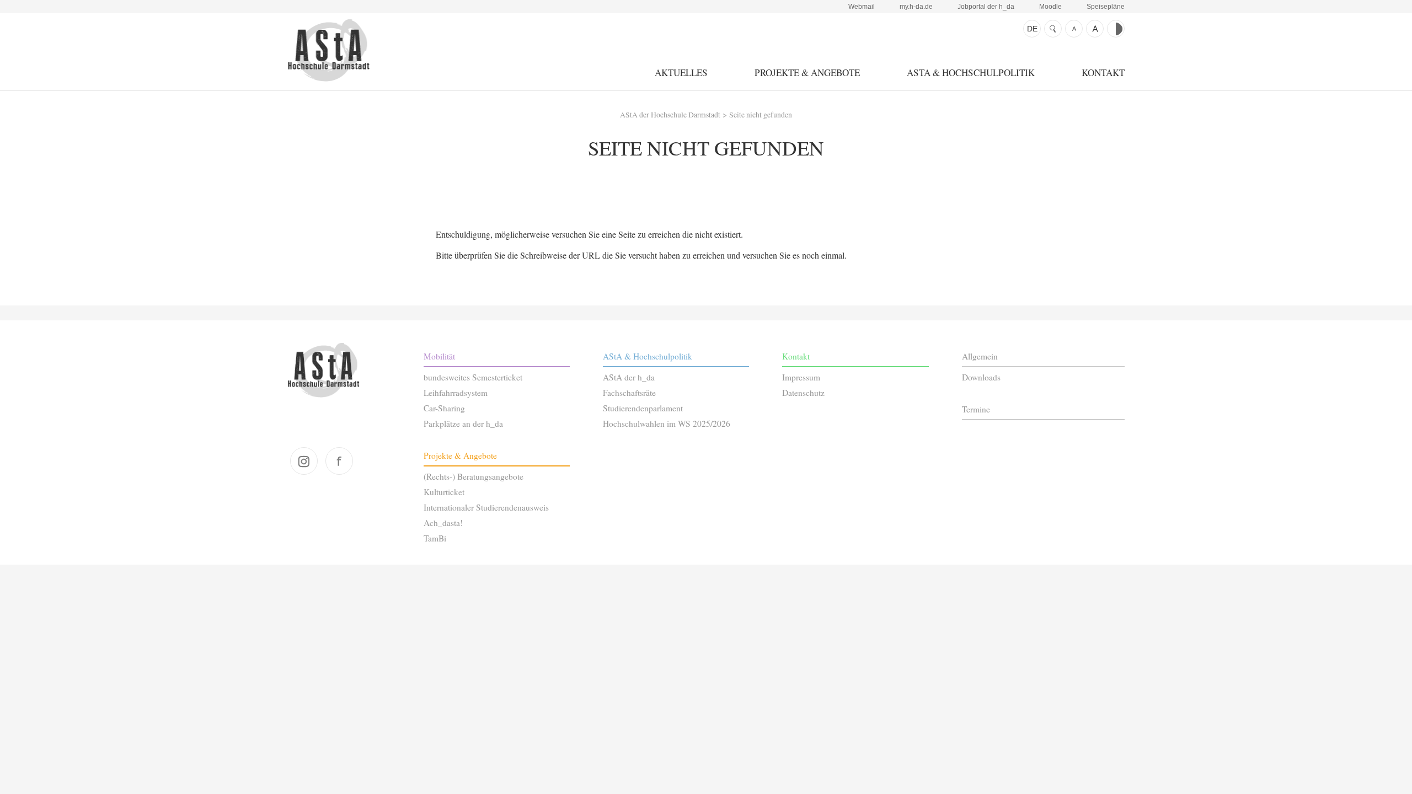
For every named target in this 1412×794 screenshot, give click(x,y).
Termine (976, 409)
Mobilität (439, 356)
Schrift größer (1095, 28)
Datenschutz (803, 392)
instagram (304, 461)
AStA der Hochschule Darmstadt (328, 50)
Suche (1053, 28)
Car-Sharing (444, 408)
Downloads (981, 377)
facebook (339, 461)
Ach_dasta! (443, 522)
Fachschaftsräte (629, 392)
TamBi (435, 538)
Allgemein (980, 356)
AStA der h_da (629, 377)
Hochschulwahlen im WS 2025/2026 (666, 423)
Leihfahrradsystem (456, 392)
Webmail (861, 6)
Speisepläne (1106, 6)
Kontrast (1116, 28)
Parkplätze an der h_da (463, 423)
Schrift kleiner (1074, 28)
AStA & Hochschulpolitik (971, 72)
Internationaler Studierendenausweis (486, 507)
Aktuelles (681, 72)
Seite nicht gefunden (760, 115)
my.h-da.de (916, 6)
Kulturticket (444, 491)
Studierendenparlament (643, 408)
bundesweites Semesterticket (473, 377)
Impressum (801, 377)
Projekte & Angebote (807, 72)
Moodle (1050, 6)
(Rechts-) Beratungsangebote (473, 476)
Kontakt (1103, 72)
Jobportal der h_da (986, 6)
